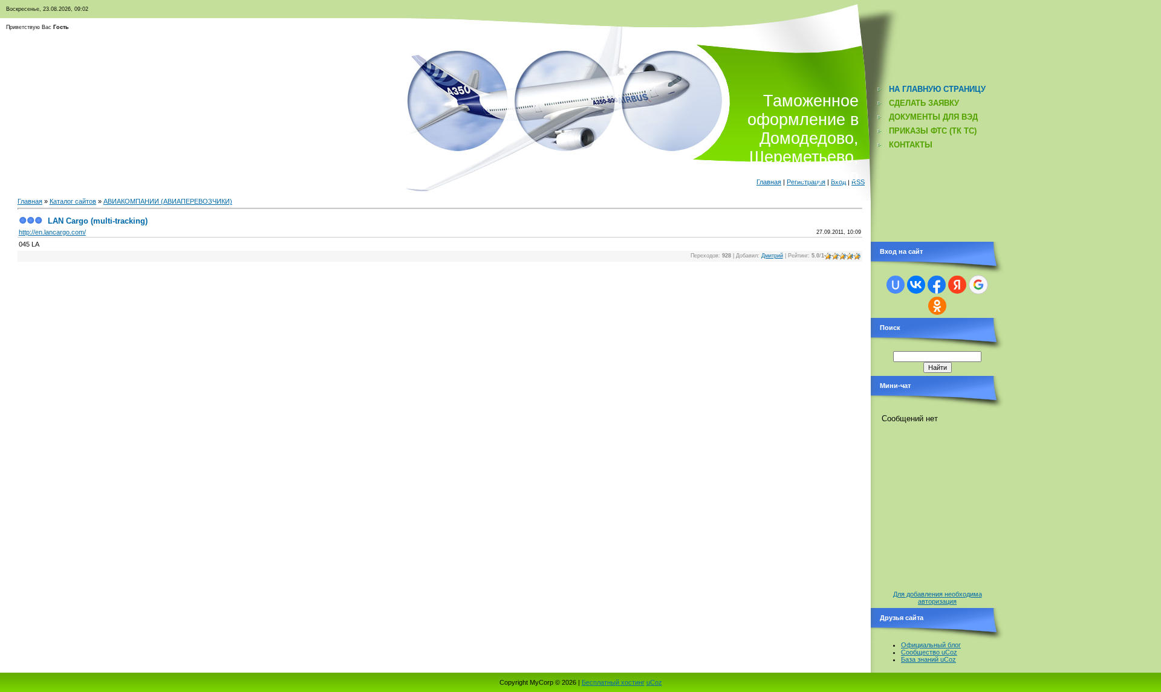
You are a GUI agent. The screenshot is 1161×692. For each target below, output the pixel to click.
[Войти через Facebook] (937, 285)
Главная (30, 201)
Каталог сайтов (73, 201)
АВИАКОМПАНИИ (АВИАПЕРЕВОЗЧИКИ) (167, 201)
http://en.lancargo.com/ (52, 232)
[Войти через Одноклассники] (937, 306)
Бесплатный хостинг (613, 682)
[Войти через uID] (895, 285)
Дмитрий (772, 256)
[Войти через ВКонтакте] (916, 285)
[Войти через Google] (978, 284)
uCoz (654, 682)
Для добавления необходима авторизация (937, 597)
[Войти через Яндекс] (957, 285)
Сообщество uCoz (929, 652)
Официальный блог (931, 644)
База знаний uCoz (928, 659)
